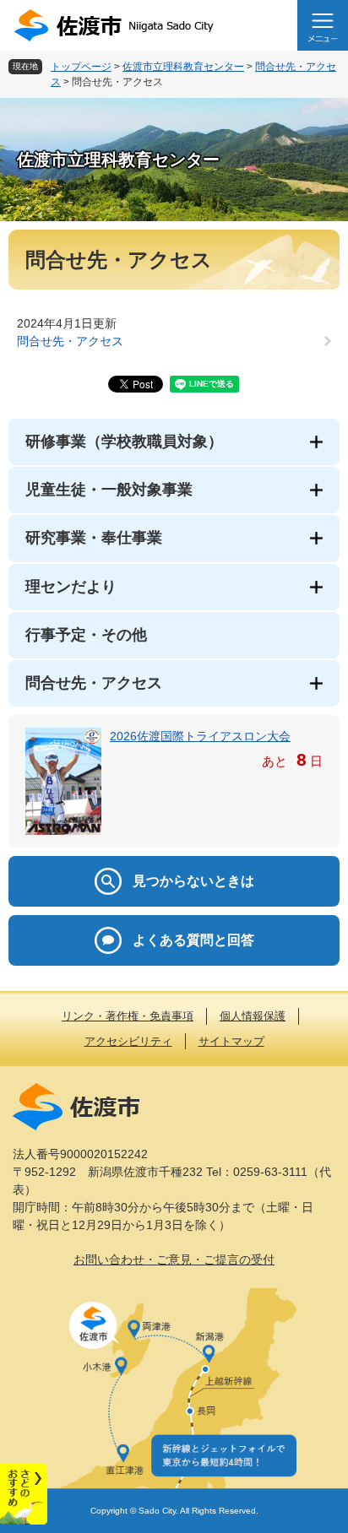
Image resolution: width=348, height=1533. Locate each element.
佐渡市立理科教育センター (183, 67)
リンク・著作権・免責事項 (127, 1016)
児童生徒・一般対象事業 (109, 489)
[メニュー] (322, 25)
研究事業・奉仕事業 (93, 537)
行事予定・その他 (86, 634)
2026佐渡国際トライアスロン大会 (200, 736)
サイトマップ (231, 1041)
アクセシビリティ (128, 1041)
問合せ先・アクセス (70, 341)
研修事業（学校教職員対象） (124, 441)
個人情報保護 (252, 1016)
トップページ (81, 67)
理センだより (71, 586)
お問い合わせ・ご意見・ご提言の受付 (174, 1259)
